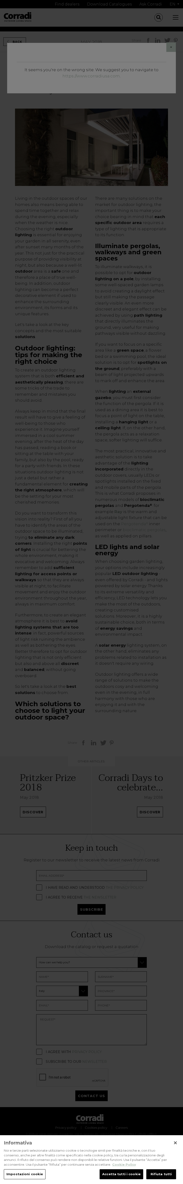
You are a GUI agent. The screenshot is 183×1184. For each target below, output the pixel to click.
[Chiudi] (175, 1143)
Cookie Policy (124, 1164)
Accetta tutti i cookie (121, 1174)
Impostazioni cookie (24, 1174)
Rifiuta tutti (161, 1174)
